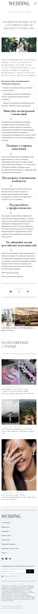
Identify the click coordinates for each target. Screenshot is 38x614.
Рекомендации (24, 12)
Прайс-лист (6, 535)
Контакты (6, 540)
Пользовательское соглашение (11, 606)
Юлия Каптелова (12, 273)
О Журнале (6, 522)
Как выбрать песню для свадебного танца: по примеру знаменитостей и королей (16, 96)
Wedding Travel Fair (10, 548)
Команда (5, 531)
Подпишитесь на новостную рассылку (18, 566)
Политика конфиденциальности (12, 607)
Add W (4, 553)
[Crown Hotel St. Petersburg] (19, 329)
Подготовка (12, 12)
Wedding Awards (8, 544)
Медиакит (6, 527)
